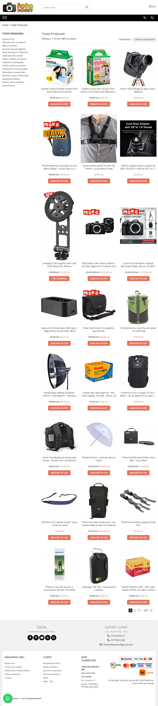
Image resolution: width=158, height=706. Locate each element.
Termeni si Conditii (13, 667)
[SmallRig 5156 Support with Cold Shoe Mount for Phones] (59, 225)
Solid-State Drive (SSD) (12, 55)
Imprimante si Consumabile (15, 68)
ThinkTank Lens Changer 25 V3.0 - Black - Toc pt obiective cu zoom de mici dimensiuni (138, 394)
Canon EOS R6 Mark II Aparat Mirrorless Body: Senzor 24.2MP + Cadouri (138, 265)
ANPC (45, 677)
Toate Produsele (19, 25)
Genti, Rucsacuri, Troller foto (15, 52)
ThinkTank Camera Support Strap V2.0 (138, 524)
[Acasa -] (17, 7)
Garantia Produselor (52, 670)
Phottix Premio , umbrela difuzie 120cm (98, 459)
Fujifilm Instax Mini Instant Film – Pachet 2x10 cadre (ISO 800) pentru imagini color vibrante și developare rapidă (99, 90)
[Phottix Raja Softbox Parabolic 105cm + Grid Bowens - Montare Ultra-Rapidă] (59, 371)
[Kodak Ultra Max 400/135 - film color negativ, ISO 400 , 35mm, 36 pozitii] (99, 371)
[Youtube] (42, 637)
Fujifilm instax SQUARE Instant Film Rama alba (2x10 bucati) (59, 90)
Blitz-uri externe (9, 45)
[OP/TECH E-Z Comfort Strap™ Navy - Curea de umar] (59, 501)
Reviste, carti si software (13, 82)
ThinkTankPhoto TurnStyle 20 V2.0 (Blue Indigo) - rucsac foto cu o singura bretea (59, 167)
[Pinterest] (36, 637)
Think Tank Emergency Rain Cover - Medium (138, 90)
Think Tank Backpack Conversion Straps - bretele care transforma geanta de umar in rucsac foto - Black (59, 459)
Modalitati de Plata (51, 663)
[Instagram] (53, 637)
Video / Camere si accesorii (14, 59)
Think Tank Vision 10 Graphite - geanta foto (99, 329)
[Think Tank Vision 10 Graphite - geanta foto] (99, 307)
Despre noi (10, 663)
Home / (6, 25)
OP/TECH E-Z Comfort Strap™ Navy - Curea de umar (59, 524)
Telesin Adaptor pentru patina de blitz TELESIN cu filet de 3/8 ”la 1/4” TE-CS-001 (138, 167)
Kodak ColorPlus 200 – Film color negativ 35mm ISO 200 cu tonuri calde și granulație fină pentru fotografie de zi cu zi (138, 588)
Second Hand (8, 85)
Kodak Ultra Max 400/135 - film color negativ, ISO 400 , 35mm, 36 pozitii (99, 394)
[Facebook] (30, 637)
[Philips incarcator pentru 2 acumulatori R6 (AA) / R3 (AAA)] (59, 566)
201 (146, 610)
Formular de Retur (51, 674)
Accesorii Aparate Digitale (13, 49)
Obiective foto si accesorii (13, 42)
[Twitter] (47, 637)
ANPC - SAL (48, 681)
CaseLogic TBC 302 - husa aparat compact (99, 588)
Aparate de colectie (11, 78)
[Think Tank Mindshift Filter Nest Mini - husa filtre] (138, 436)
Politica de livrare (12, 674)
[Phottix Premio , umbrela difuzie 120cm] (99, 436)
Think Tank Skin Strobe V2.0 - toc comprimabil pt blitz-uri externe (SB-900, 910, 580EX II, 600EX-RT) (99, 524)
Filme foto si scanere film (13, 72)
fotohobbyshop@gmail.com (118, 644)
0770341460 (118, 640)
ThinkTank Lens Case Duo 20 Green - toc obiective (138, 329)
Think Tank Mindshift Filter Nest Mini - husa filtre (138, 459)
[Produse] (5, 18)
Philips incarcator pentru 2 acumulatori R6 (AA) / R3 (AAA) (59, 588)
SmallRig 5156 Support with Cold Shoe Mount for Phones (59, 265)
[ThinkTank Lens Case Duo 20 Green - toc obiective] (138, 307)
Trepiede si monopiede (12, 62)
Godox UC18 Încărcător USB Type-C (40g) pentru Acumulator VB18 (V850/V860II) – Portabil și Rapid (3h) (59, 329)
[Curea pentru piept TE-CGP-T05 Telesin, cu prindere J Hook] (99, 138)
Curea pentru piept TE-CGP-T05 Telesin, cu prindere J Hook (99, 167)
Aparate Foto (8, 39)
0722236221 (118, 635)
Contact (8, 677)
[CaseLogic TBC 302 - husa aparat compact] (99, 566)
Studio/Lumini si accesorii (14, 65)
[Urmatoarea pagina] (151, 610)
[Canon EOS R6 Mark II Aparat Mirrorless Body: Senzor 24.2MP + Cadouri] (138, 226)
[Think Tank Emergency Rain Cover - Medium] (138, 68)
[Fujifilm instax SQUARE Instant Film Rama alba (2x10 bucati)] (59, 68)
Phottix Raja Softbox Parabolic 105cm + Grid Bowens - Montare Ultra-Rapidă (59, 394)
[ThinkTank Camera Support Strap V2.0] (138, 501)
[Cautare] (87, 7)
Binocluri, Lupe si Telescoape (15, 75)
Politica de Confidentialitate (17, 670)
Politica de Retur (50, 667)
